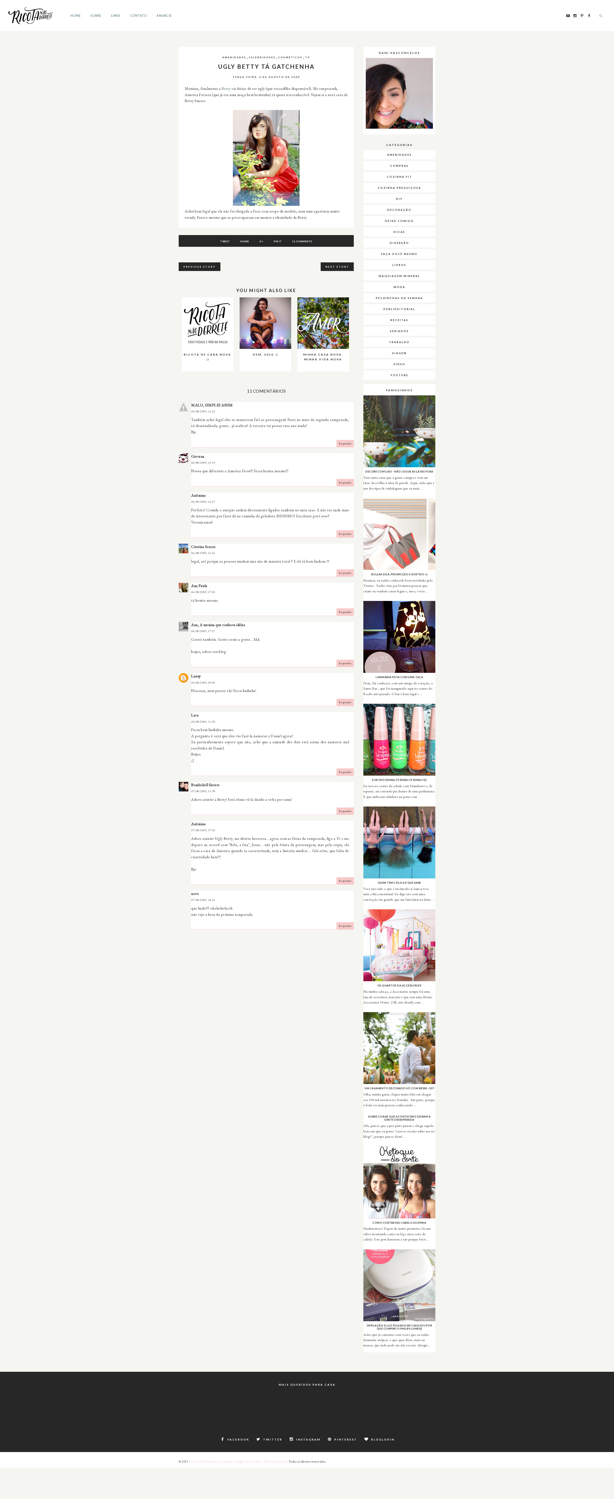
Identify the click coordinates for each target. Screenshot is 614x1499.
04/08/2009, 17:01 (203, 592)
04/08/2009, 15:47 (203, 502)
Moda (399, 286)
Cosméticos (290, 57)
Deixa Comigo (399, 220)
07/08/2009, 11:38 (203, 791)
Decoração (399, 209)
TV (307, 57)
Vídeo (399, 364)
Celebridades (262, 57)
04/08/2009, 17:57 (203, 631)
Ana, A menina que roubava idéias (218, 624)
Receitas (399, 320)
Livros (399, 264)
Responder (345, 443)
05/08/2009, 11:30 (203, 722)
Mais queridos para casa (307, 1384)
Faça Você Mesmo (399, 253)
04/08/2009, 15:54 (203, 553)
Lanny (196, 676)
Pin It (278, 241)
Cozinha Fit (399, 176)
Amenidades (234, 57)
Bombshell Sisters (205, 784)
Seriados (399, 331)
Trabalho (399, 342)
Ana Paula (199, 585)
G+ (261, 241)
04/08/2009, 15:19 (203, 463)
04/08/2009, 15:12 (203, 411)
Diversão (399, 242)
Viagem (399, 353)
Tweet (225, 241)
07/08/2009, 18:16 (203, 900)
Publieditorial (399, 309)
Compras (399, 165)
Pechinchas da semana (399, 298)
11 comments (302, 241)
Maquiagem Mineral (399, 275)
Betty (226, 88)
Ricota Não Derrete (202, 1461)
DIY (399, 198)
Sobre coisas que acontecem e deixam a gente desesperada (399, 1118)
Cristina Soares (203, 546)
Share (244, 241)
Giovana (198, 456)
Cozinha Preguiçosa (399, 187)
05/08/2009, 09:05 (203, 683)
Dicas (399, 231)
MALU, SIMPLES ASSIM (212, 405)
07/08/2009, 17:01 (203, 830)
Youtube (399, 375)
